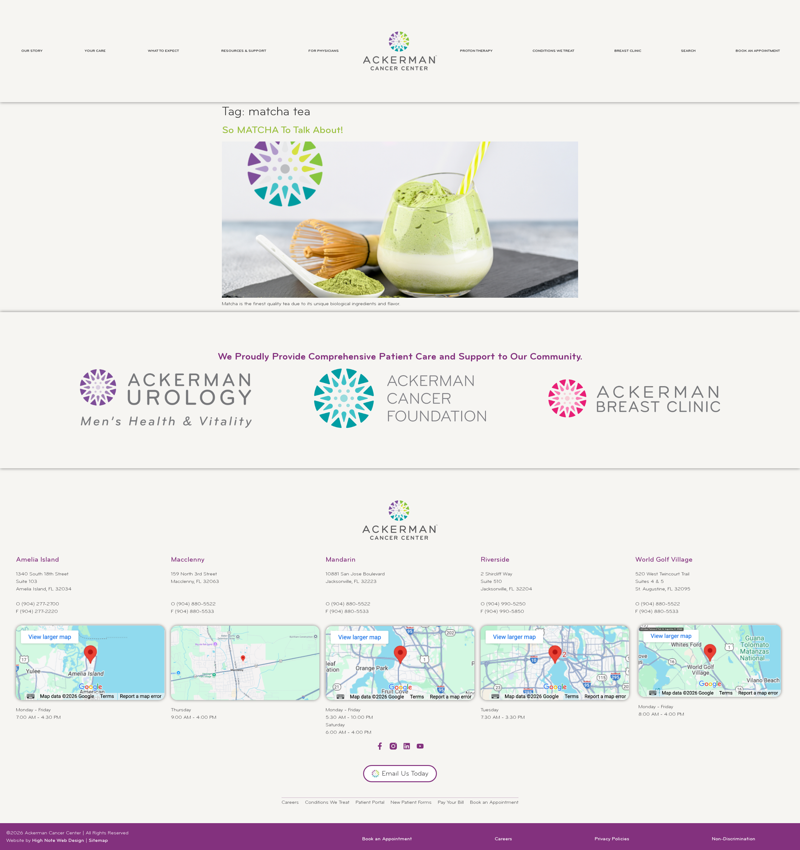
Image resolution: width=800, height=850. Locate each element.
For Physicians (323, 51)
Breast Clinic (627, 51)
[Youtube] (420, 746)
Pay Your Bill (451, 802)
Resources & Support (243, 51)
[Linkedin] (406, 746)
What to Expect (163, 51)
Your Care (95, 51)
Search (688, 51)
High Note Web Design (58, 840)
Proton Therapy (476, 51)
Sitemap (98, 840)
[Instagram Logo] (393, 746)
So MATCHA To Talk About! (282, 131)
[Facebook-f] (379, 746)
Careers (290, 802)
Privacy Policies (612, 839)
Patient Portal (370, 802)
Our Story (31, 51)
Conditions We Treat (553, 51)
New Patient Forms (411, 802)
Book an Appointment (758, 51)
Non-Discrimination (733, 839)
